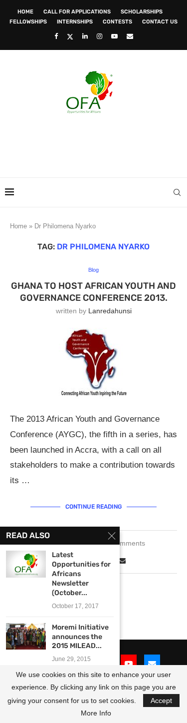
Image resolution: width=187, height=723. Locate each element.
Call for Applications (77, 11)
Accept (161, 701)
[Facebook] (56, 36)
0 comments (125, 543)
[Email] (130, 36)
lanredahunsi (110, 311)
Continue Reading (93, 506)
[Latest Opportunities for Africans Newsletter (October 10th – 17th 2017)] (26, 564)
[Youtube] (114, 36)
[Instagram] (99, 36)
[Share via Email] (122, 561)
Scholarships (142, 11)
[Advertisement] (96, 142)
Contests (117, 21)
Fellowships (28, 21)
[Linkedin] (85, 36)
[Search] (177, 192)
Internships (75, 21)
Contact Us (160, 21)
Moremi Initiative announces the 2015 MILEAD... (80, 637)
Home (25, 11)
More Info (96, 713)
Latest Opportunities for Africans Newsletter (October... (81, 574)
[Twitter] (70, 36)
